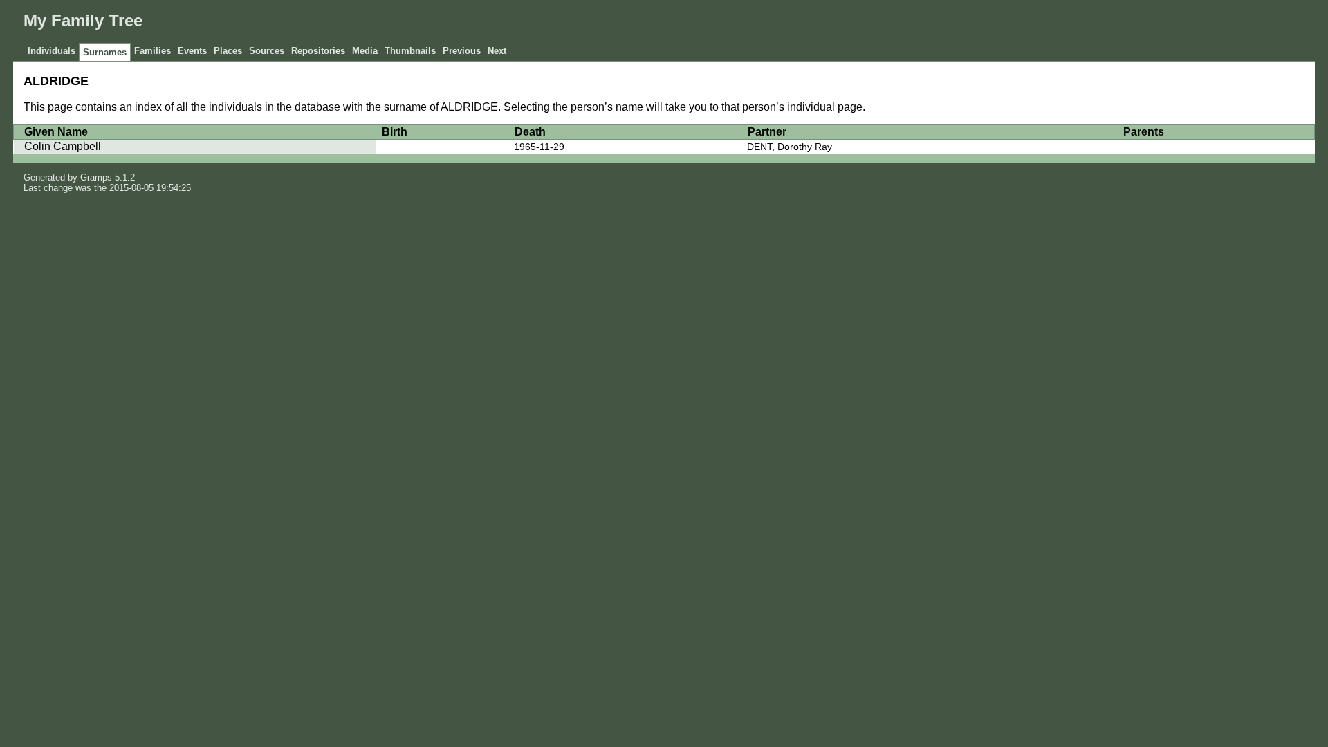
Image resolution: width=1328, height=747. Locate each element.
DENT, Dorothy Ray (789, 146)
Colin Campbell (62, 146)
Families (152, 51)
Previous (462, 51)
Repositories (318, 51)
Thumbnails (410, 51)
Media (365, 51)
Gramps (96, 177)
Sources (266, 51)
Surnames (105, 52)
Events (192, 51)
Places (228, 51)
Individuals (51, 51)
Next (497, 51)
